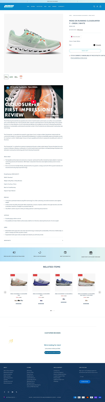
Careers (6, 379)
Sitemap (59, 397)
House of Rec (30, 372)
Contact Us (56, 370)
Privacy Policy (57, 377)
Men (28, 6)
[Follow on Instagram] (8, 392)
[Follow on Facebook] (4, 392)
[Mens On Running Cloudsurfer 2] (64, 282)
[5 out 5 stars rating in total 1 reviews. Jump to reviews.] (64, 302)
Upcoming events (8, 377)
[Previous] (5, 292)
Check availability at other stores (79, 58)
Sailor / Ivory (63, 299)
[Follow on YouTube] (12, 392)
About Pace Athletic (9, 370)
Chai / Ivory (86, 300)
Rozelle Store (30, 376)
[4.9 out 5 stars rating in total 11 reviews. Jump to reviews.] (41, 303)
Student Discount (8, 381)
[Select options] (26, 290)
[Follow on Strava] (16, 392)
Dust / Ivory (21, 300)
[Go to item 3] (16, 77)
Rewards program (8, 372)
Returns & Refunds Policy (60, 374)
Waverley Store (31, 381)
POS (42, 397)
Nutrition (39, 6)
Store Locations (8, 374)
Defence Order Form (59, 379)
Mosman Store (30, 383)
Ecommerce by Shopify (50, 397)
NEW (45, 6)
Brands (54, 6)
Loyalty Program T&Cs (59, 376)
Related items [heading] (51, 267)
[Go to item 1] (6, 77)
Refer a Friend (7, 376)
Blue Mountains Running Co (34, 385)
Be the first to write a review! (52, 352)
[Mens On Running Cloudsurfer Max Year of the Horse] (86, 282)
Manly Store (30, 374)
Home (70, 15)
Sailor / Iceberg (41, 300)
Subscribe (84, 381)
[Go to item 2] (11, 77)
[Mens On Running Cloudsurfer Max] (19, 282)
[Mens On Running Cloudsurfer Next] (41, 282)
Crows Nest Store (31, 379)
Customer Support (58, 372)
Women (33, 6)
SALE (49, 6)
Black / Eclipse (18, 300)
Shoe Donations (8, 383)
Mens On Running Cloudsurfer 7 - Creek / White (84, 15)
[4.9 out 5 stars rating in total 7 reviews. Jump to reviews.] (19, 303)
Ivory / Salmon (16, 300)
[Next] (99, 292)
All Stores (29, 370)
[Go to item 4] (21, 77)
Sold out (85, 50)
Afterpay (56, 381)
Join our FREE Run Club (32, 386)
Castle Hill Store (31, 377)
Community (61, 6)
